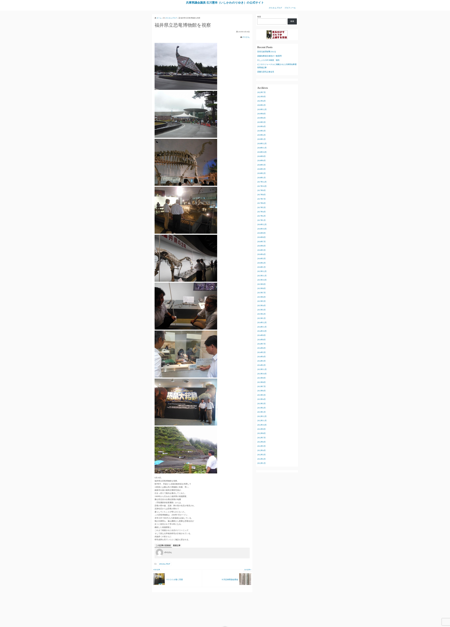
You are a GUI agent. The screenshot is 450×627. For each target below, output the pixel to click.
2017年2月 (261, 216)
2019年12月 (262, 109)
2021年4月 (261, 101)
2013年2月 (261, 408)
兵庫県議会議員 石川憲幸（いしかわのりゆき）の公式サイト (225, 2)
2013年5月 (261, 395)
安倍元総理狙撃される (266, 52)
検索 (259, 17)
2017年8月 (261, 195)
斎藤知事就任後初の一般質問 (269, 56)
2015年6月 (261, 297)
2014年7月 (261, 344)
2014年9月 (261, 335)
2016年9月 (261, 233)
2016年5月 (261, 250)
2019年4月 (261, 126)
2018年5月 (261, 165)
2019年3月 (261, 131)
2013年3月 (261, 404)
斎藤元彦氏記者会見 (265, 72)
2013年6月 (261, 391)
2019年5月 (261, 122)
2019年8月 (261, 114)
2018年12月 (262, 144)
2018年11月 (262, 148)
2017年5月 (261, 207)
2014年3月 (261, 361)
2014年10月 (262, 331)
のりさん (246, 37)
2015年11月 (262, 276)
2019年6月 (261, 118)
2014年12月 (262, 323)
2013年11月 (262, 369)
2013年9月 (261, 378)
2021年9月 (261, 97)
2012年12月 (262, 416)
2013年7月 (261, 386)
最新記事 (176, 545)
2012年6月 (261, 442)
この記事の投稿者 (163, 545)
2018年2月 (261, 173)
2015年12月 (262, 271)
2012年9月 (261, 429)
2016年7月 (261, 242)
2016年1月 (261, 267)
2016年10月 (262, 229)
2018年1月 (261, 178)
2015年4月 (261, 306)
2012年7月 (261, 438)
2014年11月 (262, 327)
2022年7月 (261, 92)
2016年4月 (261, 254)
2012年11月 (262, 421)
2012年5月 (261, 446)
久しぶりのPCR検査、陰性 (268, 60)
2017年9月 (261, 190)
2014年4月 (261, 357)
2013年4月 (261, 399)
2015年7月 (261, 293)
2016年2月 (261, 263)
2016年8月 (261, 237)
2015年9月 (261, 284)
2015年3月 (261, 310)
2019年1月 (261, 139)
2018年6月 (261, 161)
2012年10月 (262, 425)
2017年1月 (261, 220)
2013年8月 (261, 382)
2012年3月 (261, 455)
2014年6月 (261, 348)
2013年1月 (261, 412)
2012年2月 (261, 459)
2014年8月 (261, 340)
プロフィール (290, 8)
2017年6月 (261, 203)
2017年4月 (261, 212)
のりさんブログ (275, 8)
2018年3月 (261, 169)
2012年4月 (261, 450)
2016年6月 (261, 246)
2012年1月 (261, 463)
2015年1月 (261, 318)
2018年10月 (262, 152)
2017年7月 (261, 199)
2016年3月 (261, 259)
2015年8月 (261, 288)
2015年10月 (262, 280)
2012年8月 (261, 433)
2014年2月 (261, 365)
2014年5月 (261, 352)
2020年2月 (261, 105)
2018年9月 (261, 156)
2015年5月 (261, 301)
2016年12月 (262, 224)
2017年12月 (262, 182)
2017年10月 (262, 186)
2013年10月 (262, 374)
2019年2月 (261, 135)
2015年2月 (261, 314)
